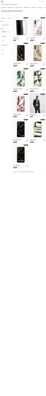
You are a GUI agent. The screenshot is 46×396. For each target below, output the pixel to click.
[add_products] (28, 38)
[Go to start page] (2, 2)
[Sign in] (40, 1)
